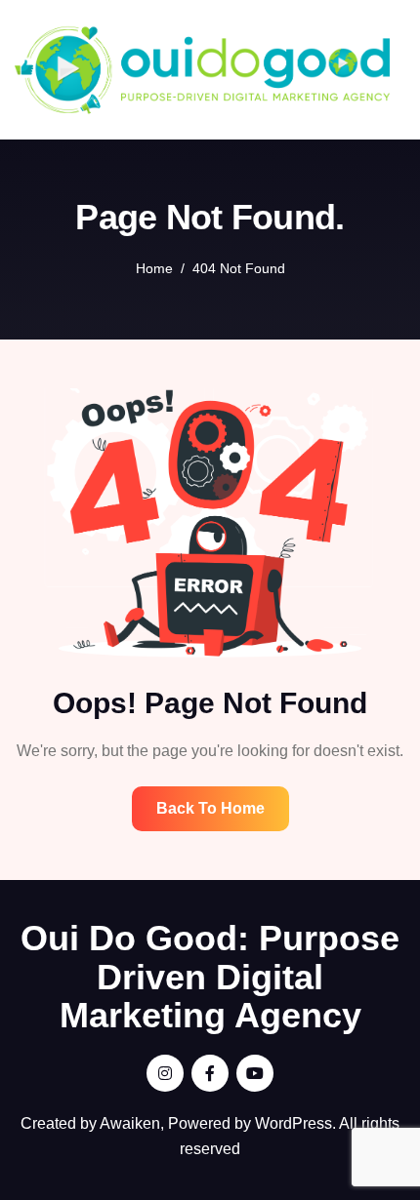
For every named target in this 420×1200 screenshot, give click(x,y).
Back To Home (210, 808)
